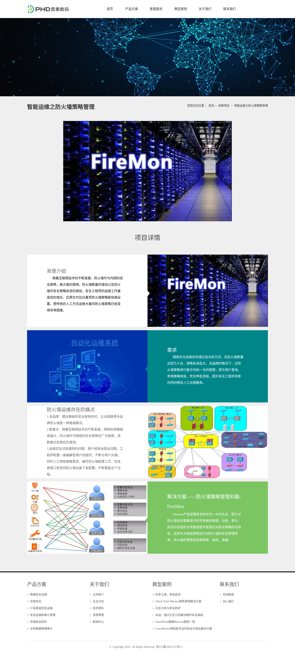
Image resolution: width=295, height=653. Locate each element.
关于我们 (205, 9)
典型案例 (180, 9)
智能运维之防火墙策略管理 (251, 105)
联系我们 (229, 9)
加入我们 (228, 601)
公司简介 (98, 594)
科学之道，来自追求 (168, 594)
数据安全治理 (38, 594)
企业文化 (98, 601)
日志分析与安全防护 (168, 608)
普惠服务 (156, 9)
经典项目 (223, 105)
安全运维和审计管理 (42, 614)
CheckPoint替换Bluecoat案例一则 (175, 621)
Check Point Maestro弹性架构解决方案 (178, 601)
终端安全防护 (38, 621)
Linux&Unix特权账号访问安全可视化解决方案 (183, 628)
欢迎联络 (228, 594)
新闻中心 (98, 621)
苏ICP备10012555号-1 (169, 646)
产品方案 (131, 9)
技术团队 (98, 608)
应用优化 (35, 601)
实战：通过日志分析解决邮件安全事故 (179, 614)
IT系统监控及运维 (41, 608)
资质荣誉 (98, 614)
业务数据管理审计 (41, 628)
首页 (110, 9)
